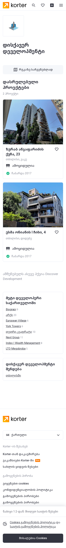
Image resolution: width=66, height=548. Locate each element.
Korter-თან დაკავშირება (21, 454)
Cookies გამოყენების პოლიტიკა (32, 522)
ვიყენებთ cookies (16, 483)
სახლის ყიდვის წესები (20, 466)
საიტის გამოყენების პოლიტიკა (33, 526)
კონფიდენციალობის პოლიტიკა (28, 489)
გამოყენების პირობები (21, 496)
